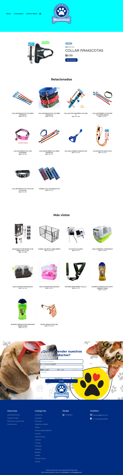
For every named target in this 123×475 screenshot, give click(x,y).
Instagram (69, 415)
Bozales (37, 452)
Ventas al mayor (13, 418)
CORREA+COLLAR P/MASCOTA (49, 189)
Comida (38, 433)
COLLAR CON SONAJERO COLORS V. (76, 114)
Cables (37, 455)
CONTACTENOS (31, 14)
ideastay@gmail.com (100, 415)
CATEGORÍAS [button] (18, 14)
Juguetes (38, 418)
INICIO (8, 14)
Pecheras (38, 421)
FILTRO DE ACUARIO (76, 249)
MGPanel (65, 472)
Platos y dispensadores (43, 430)
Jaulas (37, 427)
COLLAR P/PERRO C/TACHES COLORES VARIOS (102, 114)
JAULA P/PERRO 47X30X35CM (102, 249)
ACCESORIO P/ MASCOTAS (102, 151)
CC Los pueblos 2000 (100, 419)
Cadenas (38, 449)
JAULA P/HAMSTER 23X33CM (49, 287)
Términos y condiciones (15, 421)
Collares (38, 440)
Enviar (61, 381)
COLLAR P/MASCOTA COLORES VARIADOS (23, 114)
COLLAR (69, 43)
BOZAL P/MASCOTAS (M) (49, 324)
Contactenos (12, 424)
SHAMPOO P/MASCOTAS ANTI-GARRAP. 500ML (102, 287)
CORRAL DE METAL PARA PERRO (49, 249)
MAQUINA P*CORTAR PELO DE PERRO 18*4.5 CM (22, 249)
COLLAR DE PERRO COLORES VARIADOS (49, 152)
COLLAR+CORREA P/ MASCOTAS (76, 151)
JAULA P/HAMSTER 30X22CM (23, 287)
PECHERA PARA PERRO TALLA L (76, 287)
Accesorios (39, 415)
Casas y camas (40, 437)
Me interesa (71, 60)
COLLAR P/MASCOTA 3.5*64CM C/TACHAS (23, 189)
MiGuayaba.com (76, 472)
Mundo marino (40, 458)
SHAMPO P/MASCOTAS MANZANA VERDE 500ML (23, 325)
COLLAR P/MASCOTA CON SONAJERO (23, 152)
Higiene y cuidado (41, 424)
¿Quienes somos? (13, 415)
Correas (37, 443)
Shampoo (38, 446)
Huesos (37, 461)
